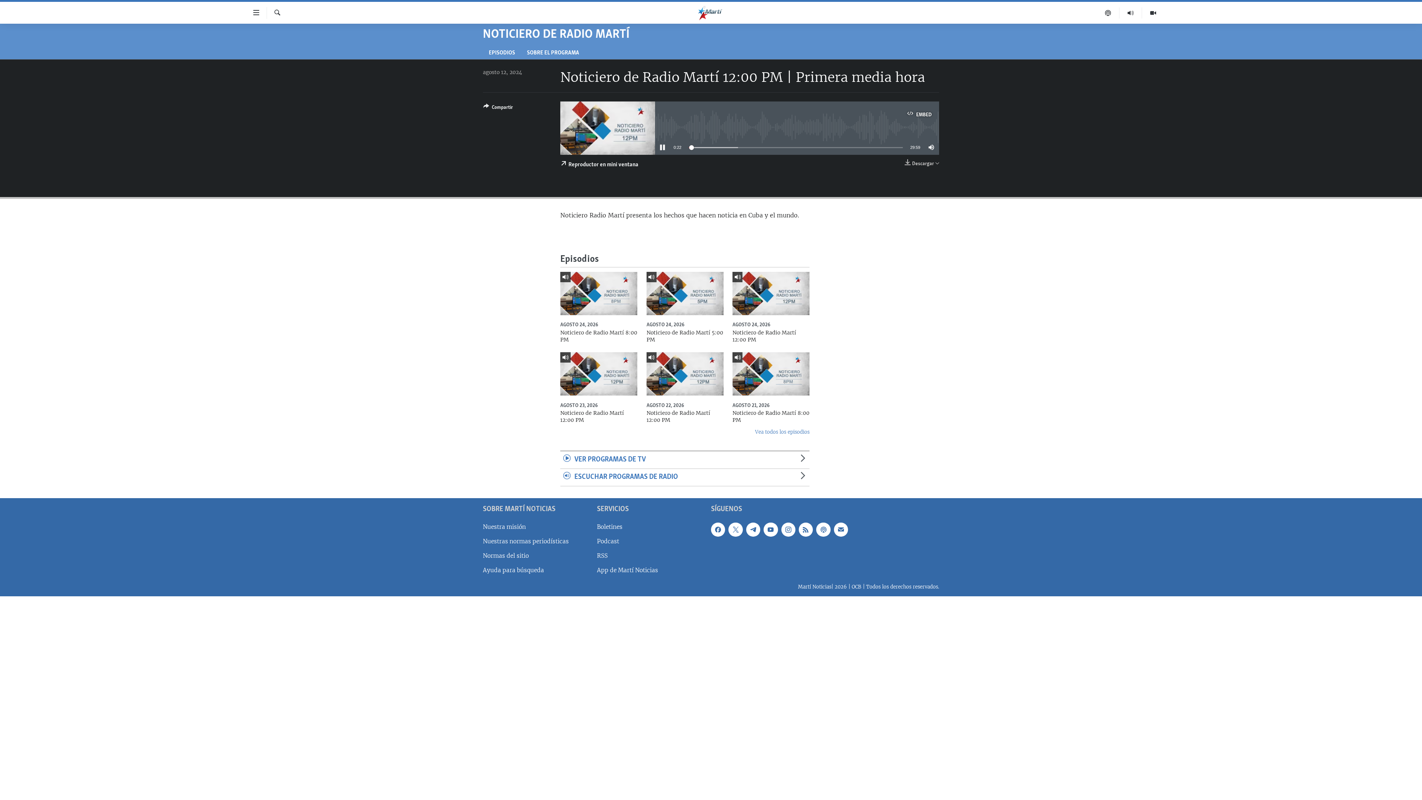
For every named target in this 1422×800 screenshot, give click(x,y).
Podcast (608, 541)
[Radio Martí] (1130, 13)
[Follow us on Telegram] (753, 529)
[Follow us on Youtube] (771, 529)
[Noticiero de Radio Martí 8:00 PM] (598, 293)
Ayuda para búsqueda (513, 570)
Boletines (609, 526)
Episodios (502, 53)
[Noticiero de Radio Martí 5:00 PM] (685, 293)
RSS (602, 555)
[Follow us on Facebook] (718, 529)
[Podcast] (1108, 13)
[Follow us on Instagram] (788, 529)
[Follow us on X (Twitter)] (735, 529)
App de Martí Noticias (627, 570)
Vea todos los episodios (782, 432)
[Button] (498, 108)
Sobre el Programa (553, 53)
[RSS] (806, 529)
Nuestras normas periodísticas (526, 541)
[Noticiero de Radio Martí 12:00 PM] (771, 293)
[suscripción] (841, 529)
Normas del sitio (506, 555)
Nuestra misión (504, 526)
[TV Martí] (1153, 13)
